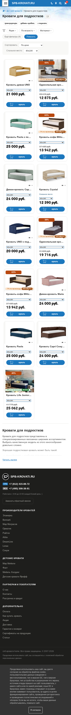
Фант (5, 568)
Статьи (6, 637)
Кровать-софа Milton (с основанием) (19, 294)
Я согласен (35, 710)
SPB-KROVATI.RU (23, 3)
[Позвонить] (52, 3)
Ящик (11, 30)
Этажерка (7, 515)
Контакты (7, 594)
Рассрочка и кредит (12, 598)
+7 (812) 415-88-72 (19, 484)
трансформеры (11, 23)
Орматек (7, 528)
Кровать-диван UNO (18, 84)
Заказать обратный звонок (18, 501)
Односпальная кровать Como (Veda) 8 (52, 241)
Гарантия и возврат (12, 629)
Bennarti (7, 520)
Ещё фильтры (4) (13, 37)
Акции (6, 620)
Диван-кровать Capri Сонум (19, 189)
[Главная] (3, 11)
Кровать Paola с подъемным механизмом (19, 137)
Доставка (7, 624)
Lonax (5, 546)
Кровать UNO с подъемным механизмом (19, 241)
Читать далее (9, 459)
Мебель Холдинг (11, 572)
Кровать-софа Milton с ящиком (52, 137)
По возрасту (27, 30)
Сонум (6, 550)
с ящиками (42, 23)
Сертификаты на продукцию (17, 633)
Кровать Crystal (48, 189)
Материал (45, 30)
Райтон (6, 533)
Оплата (6, 611)
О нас (5, 589)
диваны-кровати (27, 23)
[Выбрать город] (56, 3)
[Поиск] (60, 3)
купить (22, 104)
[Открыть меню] (5, 3)
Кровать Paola (14, 346)
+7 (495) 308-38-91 (19, 488)
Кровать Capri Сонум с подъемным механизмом (52, 346)
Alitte (5, 537)
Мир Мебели (9, 563)
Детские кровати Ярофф (15, 576)
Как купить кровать (12, 616)
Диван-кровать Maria (51, 294)
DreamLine (8, 541)
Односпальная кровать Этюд (52, 84)
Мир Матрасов (10, 524)
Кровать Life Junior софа (19, 395)
